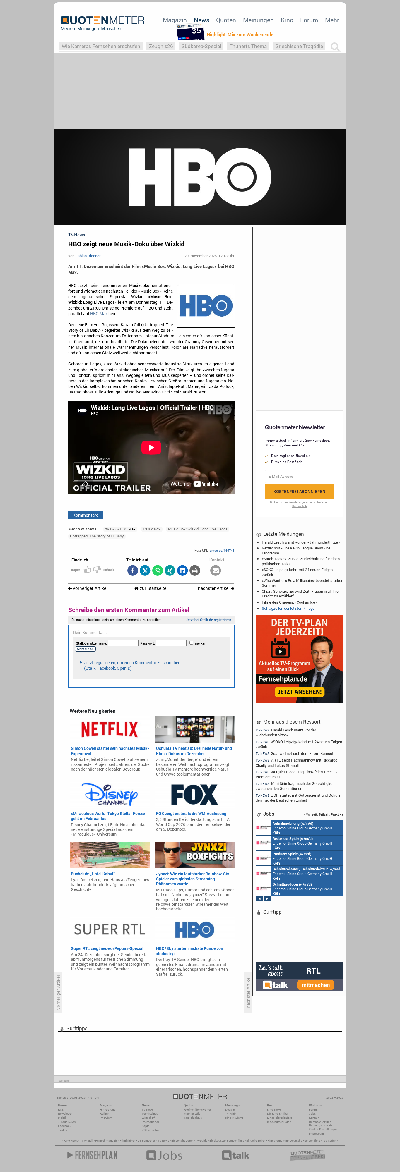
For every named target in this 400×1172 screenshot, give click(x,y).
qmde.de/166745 (222, 550)
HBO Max (98, 313)
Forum (309, 20)
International (150, 1122)
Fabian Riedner (87, 255)
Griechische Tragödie (299, 46)
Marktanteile (192, 1114)
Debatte (230, 1109)
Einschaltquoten (182, 1140)
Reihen (104, 1114)
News (201, 20)
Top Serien (329, 1140)
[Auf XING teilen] (170, 571)
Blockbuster (217, 1140)
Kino (287, 20)
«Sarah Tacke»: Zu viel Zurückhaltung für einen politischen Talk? (301, 561)
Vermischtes (150, 1114)
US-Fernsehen (151, 1130)
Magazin (175, 20)
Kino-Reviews (234, 1118)
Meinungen (258, 20)
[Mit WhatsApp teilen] (157, 571)
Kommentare (85, 515)
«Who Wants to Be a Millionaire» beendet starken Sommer (302, 583)
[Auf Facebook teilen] (132, 571)
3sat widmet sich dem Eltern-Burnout (295, 753)
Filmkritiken (128, 1140)
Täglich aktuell (194, 1118)
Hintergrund (108, 1109)
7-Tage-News (67, 1122)
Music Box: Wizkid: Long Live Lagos (198, 529)
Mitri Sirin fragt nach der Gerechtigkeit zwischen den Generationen (295, 786)
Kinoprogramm (278, 1140)
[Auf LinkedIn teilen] (182, 571)
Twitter (62, 1130)
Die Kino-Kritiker (277, 1114)
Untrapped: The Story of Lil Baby (97, 536)
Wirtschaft (148, 1118)
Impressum (316, 1133)
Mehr (332, 20)
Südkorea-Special (201, 46)
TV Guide (201, 1140)
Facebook (64, 1126)
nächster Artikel (214, 588)
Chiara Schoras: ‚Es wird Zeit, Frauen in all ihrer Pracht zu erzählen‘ (301, 594)
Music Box (151, 529)
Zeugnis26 (161, 46)
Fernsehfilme (235, 1140)
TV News (163, 1140)
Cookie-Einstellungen (323, 1129)
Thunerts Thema (248, 46)
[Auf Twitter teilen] (145, 571)
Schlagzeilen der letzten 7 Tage (288, 608)
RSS (61, 1109)
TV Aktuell (86, 1140)
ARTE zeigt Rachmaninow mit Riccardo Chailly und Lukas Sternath (296, 762)
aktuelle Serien (256, 1140)
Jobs (312, 1114)
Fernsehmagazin (106, 1140)
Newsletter (65, 1114)
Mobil (62, 1118)
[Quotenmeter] (103, 23)
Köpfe (145, 1126)
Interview (106, 1118)
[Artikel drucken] (195, 571)
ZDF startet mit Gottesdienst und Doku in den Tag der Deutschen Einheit (298, 797)
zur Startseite (152, 588)
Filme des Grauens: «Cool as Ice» (289, 602)
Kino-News (274, 1109)
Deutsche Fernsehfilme (305, 1140)
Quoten (226, 20)
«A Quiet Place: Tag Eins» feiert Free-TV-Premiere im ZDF (297, 774)
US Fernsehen (147, 1140)
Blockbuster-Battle (279, 1122)
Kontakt (314, 1118)
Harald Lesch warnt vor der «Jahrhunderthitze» (301, 542)
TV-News (147, 1109)
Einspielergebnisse (279, 1118)
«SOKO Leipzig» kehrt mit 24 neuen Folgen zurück (297, 572)
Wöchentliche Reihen (198, 1109)
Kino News (71, 1140)
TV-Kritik (230, 1114)
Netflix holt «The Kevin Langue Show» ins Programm (296, 550)
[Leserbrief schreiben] (215, 571)
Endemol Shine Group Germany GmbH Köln (302, 828)
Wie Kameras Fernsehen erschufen (101, 46)
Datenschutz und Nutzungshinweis (320, 1123)
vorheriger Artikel (89, 588)
